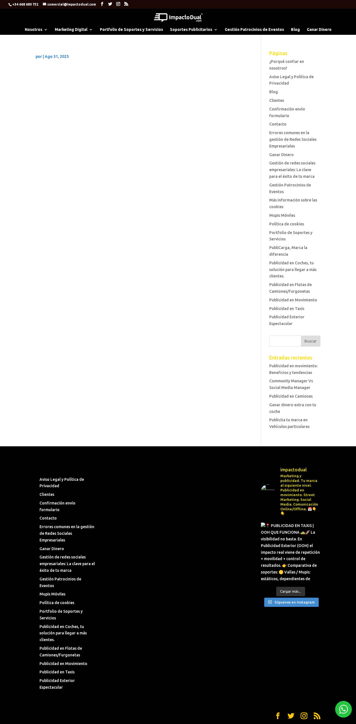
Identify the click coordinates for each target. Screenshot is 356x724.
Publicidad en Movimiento (293, 300)
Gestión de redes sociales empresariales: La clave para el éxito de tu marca (292, 170)
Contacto (277, 124)
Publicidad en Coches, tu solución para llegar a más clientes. (293, 270)
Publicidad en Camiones (291, 396)
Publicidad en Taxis (286, 308)
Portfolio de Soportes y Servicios (131, 30)
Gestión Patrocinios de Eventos (254, 30)
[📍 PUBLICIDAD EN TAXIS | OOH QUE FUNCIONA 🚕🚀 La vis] (290, 552)
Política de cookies (286, 224)
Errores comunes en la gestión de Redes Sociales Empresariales (293, 139)
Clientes (276, 100)
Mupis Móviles (282, 215)
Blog (295, 30)
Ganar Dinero (319, 30)
